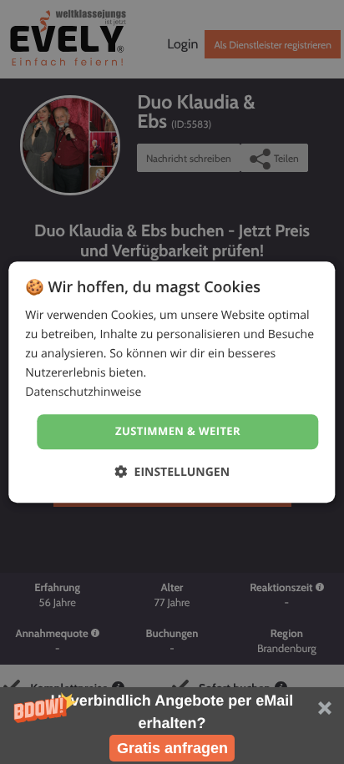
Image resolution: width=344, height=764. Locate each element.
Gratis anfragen (172, 748)
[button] (172, 725)
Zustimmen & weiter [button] (177, 431)
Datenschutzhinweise (83, 393)
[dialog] (171, 382)
